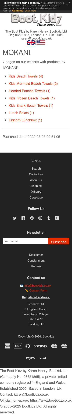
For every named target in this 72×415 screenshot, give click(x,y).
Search (36, 168)
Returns (36, 266)
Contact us (36, 174)
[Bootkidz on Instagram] (40, 218)
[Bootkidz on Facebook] (23, 218)
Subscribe (58, 241)
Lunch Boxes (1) (21, 112)
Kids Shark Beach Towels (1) (31, 105)
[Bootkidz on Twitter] (15, 218)
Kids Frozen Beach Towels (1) (32, 97)
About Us (36, 180)
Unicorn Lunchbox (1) (25, 119)
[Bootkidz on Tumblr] (49, 218)
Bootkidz (48, 336)
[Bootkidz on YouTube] (57, 218)
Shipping (36, 185)
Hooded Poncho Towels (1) (30, 90)
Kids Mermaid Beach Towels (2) (33, 83)
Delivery (36, 191)
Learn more (30, 10)
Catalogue (36, 197)
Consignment (36, 260)
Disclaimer (36, 254)
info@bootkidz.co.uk (37, 285)
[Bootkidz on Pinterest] (32, 218)
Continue (17, 10)
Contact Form (38, 290)
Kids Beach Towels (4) (26, 76)
